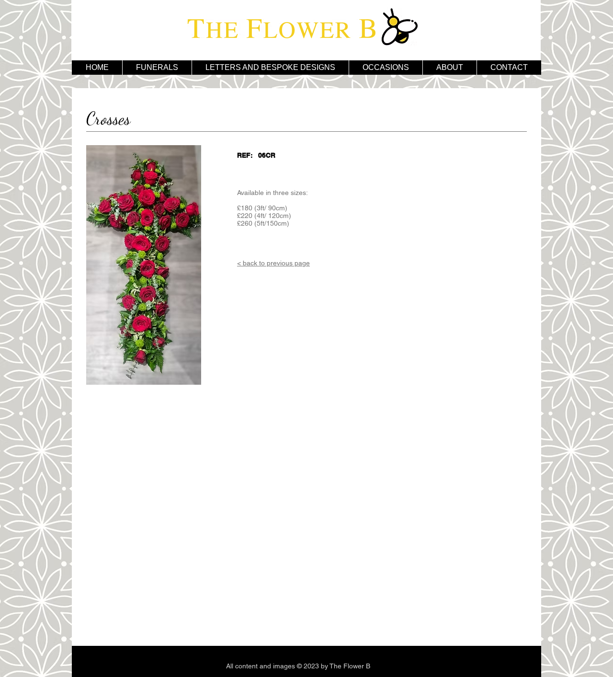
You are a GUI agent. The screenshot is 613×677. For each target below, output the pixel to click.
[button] (270, 67)
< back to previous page (273, 263)
